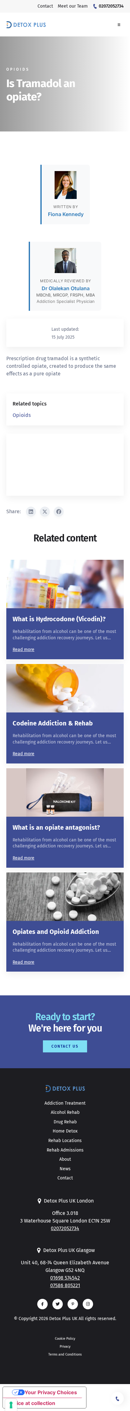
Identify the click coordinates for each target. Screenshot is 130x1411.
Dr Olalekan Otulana (66, 288)
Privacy (65, 1346)
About (65, 1159)
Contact (65, 1178)
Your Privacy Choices (51, 1392)
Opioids (22, 415)
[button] (119, 24)
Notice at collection (31, 1403)
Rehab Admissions (65, 1150)
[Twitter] (57, 1304)
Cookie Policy (65, 1339)
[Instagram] (88, 1304)
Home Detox (65, 1131)
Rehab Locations (65, 1140)
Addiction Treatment (65, 1103)
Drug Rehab (65, 1122)
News (65, 1169)
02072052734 (65, 1228)
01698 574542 (65, 1278)
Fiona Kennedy (66, 214)
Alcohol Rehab (65, 1112)
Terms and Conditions (65, 1354)
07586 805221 (65, 1285)
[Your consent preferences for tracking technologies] (11, 1405)
